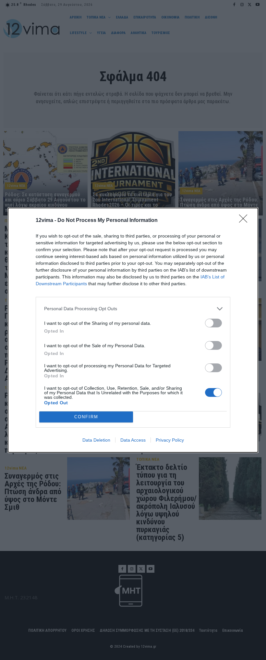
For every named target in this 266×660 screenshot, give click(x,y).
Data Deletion (96, 440)
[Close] (245, 220)
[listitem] (133, 308)
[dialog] (133, 330)
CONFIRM (86, 416)
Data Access (133, 440)
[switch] (213, 323)
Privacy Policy (170, 440)
